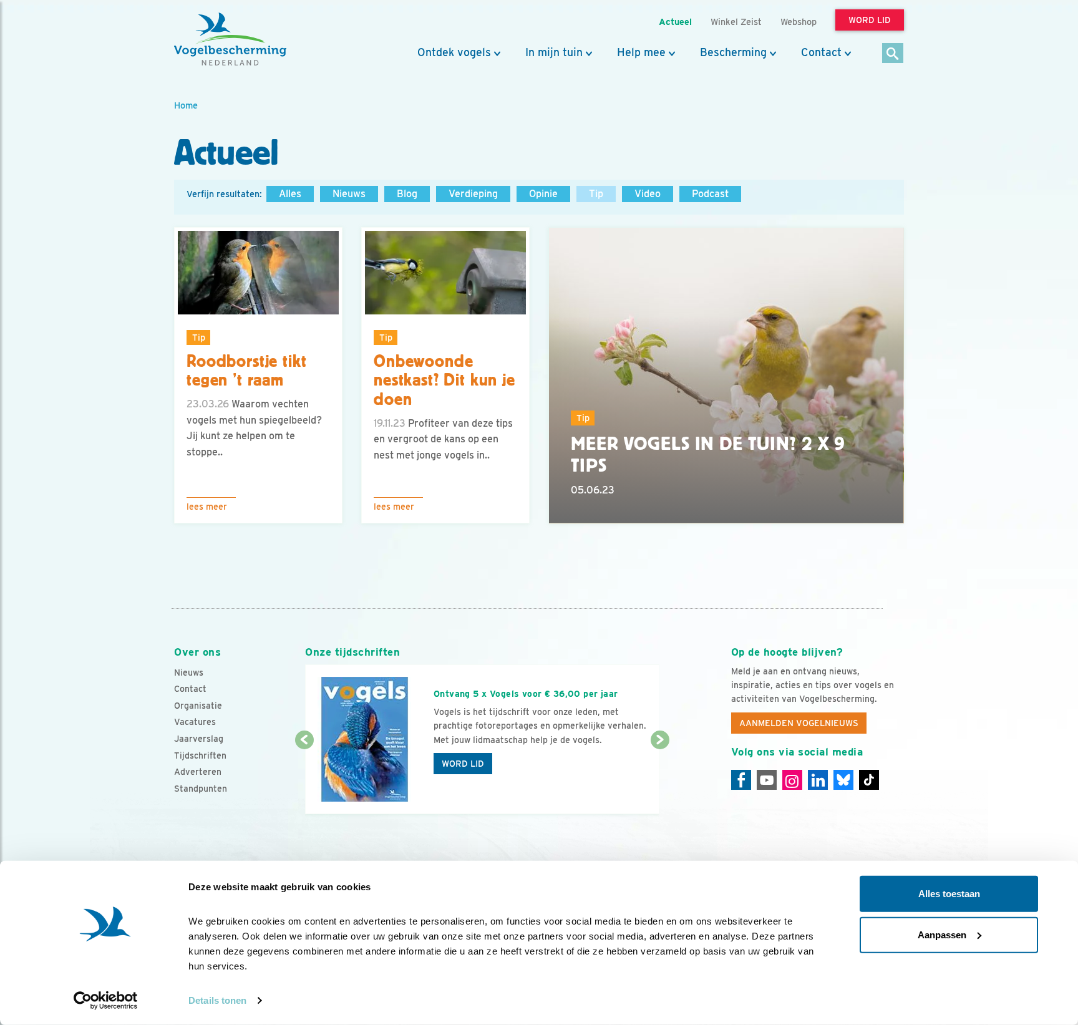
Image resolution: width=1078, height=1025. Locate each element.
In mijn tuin (554, 52)
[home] (230, 39)
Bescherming (733, 52)
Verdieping (473, 194)
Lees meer (207, 507)
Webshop (798, 21)
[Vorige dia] (304, 778)
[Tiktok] (869, 780)
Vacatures (195, 722)
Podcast (710, 194)
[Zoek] (893, 54)
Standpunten (200, 789)
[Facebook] (741, 780)
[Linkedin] (818, 780)
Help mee (641, 52)
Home (186, 105)
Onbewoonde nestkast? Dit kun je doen (444, 380)
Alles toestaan (949, 893)
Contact (821, 52)
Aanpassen (942, 934)
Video (647, 194)
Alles (290, 194)
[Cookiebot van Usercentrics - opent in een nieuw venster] (105, 1000)
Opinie (543, 194)
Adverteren (197, 772)
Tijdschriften (200, 755)
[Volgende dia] (659, 778)
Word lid (463, 764)
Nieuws (349, 194)
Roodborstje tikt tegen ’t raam (246, 371)
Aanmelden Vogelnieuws (798, 723)
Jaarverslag (198, 739)
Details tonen (217, 1000)
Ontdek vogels (454, 52)
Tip (596, 194)
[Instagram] (792, 780)
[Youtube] (767, 780)
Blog (407, 194)
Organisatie (198, 706)
